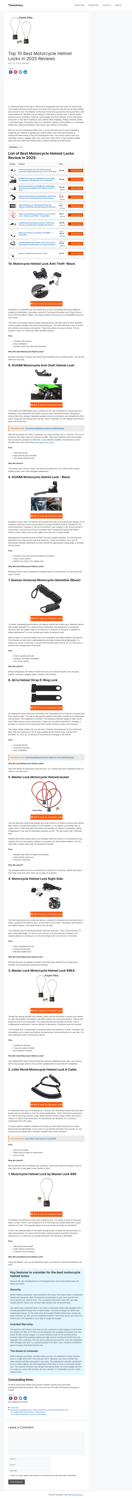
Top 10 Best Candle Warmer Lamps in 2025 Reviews (29, 1414)
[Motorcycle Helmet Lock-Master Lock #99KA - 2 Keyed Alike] (13, 233)
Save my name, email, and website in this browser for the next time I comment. (43, 1475)
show (20, 147)
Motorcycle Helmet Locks (59, 1410)
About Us (118, 5)
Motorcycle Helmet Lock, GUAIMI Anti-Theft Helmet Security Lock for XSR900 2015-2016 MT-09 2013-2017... (37, 188)
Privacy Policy (93, 5)
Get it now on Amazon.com (47, 303)
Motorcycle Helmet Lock (41, 1410)
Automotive (15, 1407)
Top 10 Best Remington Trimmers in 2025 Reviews (28, 1412)
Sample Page (79, 5)
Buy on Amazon (76, 170)
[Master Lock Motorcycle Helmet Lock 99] (13, 253)
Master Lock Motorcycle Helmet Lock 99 (33, 253)
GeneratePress (77, 1495)
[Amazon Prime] (62, 189)
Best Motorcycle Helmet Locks (21, 1410)
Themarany (15, 5)
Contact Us (107, 5)
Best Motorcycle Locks (44, 442)
